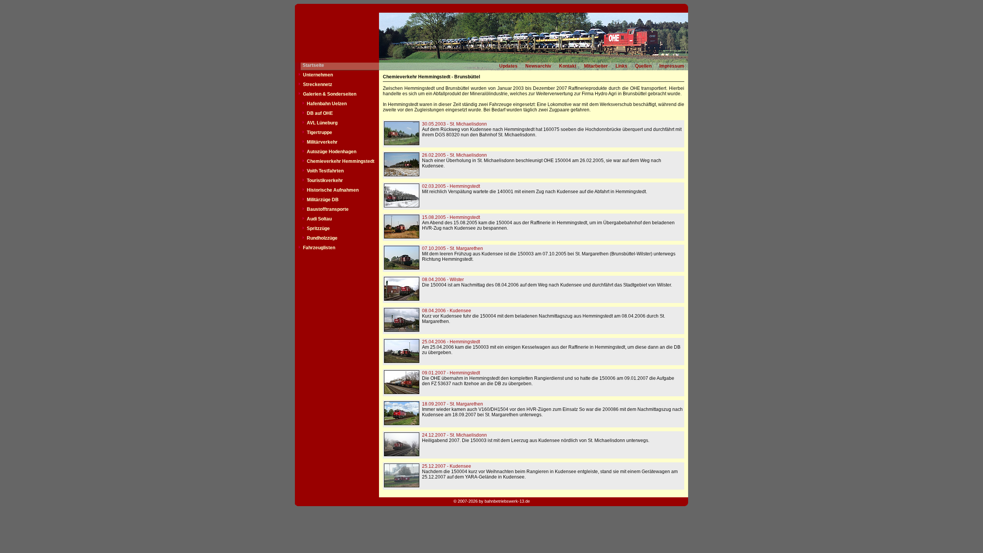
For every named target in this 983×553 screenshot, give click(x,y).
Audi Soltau (319, 219)
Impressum (671, 66)
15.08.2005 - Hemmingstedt (451, 217)
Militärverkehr (322, 142)
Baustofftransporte (328, 209)
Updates (508, 66)
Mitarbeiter (596, 66)
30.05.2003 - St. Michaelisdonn (454, 124)
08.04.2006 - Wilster (443, 279)
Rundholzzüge (322, 238)
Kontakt (567, 66)
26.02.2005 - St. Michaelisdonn (454, 155)
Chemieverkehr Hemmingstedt (340, 161)
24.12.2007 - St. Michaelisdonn (454, 435)
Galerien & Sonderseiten (329, 94)
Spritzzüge (318, 228)
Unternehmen (318, 75)
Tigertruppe (319, 132)
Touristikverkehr (325, 180)
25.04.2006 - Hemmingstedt (451, 341)
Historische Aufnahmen (333, 190)
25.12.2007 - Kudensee (446, 466)
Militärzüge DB (323, 199)
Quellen (643, 66)
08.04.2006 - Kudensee (446, 310)
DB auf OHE (320, 113)
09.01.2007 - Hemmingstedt (451, 373)
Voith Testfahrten (325, 171)
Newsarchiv (538, 66)
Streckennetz (317, 84)
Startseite (313, 65)
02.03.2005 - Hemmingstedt (451, 186)
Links (621, 66)
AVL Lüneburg (322, 123)
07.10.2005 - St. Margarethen (452, 248)
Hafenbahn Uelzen (327, 103)
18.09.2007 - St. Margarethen (452, 404)
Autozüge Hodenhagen (331, 151)
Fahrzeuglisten (319, 247)
